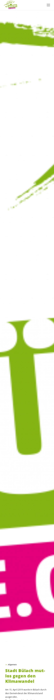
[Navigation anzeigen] (48, 5)
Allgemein (12, 665)
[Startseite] (10, 5)
